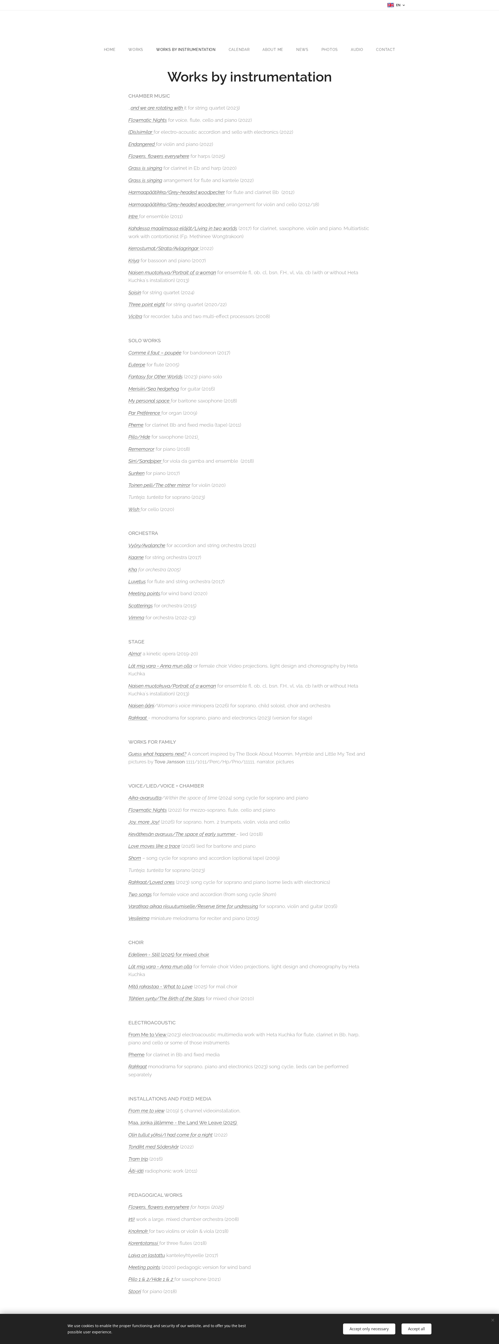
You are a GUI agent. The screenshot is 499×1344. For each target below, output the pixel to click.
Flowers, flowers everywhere (158, 156)
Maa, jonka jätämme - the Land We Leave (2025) (183, 1122)
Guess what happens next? (157, 754)
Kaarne (136, 557)
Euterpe (136, 364)
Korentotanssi (143, 1243)
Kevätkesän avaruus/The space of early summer (182, 834)
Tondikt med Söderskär (153, 1147)
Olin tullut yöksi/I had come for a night (170, 1135)
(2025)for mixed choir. (168, 954)
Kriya (133, 260)
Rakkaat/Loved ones (151, 882)
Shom (134, 858)
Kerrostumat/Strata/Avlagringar (164, 248)
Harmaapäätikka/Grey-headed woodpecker (177, 204)
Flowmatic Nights (147, 120)
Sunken (136, 473)
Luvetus (137, 581)
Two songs (140, 894)
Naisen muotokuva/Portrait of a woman (172, 272)
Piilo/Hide (139, 437)
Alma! (134, 653)
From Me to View (147, 1034)
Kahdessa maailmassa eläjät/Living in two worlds (182, 228)
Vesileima (138, 918)
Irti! (131, 1219)
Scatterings (140, 605)
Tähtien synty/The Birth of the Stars (166, 998)
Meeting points (144, 593)
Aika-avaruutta (144, 798)
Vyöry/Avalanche (146, 545)
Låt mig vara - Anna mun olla (160, 666)
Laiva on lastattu (146, 1255)
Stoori (134, 1291)
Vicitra (135, 316)
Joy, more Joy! (144, 822)
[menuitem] (113, 49)
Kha (132, 569)
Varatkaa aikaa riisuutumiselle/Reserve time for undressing (193, 906)
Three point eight (146, 304)
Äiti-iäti (136, 1171)
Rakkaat (138, 718)
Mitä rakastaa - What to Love (160, 986)
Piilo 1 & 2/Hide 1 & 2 (151, 1279)
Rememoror (141, 449)
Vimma (136, 617)
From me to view (146, 1110)
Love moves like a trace (154, 846)
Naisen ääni (141, 705)
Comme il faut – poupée (154, 352)
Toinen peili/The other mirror (159, 485)
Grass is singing (145, 168)
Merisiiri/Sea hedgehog (153, 389)
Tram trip (138, 1159)
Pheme (135, 425)
